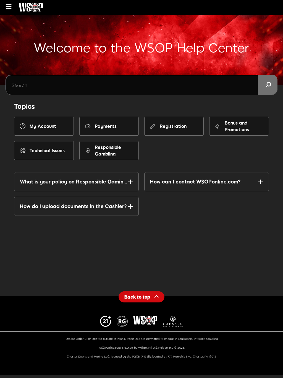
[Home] (31, 7)
